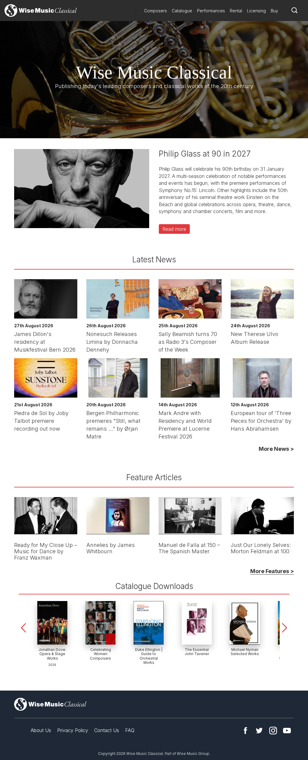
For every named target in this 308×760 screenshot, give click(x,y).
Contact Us (106, 730)
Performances (211, 10)
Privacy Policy (72, 730)
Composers (155, 10)
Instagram (273, 730)
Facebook (245, 730)
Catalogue (182, 10)
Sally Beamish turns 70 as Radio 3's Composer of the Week (188, 342)
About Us (41, 730)
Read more (174, 229)
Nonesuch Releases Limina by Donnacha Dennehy (112, 342)
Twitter (259, 730)
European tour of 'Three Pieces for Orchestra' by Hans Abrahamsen (261, 421)
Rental (236, 10)
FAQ (129, 730)
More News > (276, 449)
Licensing (256, 10)
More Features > (272, 571)
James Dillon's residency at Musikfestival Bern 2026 (44, 342)
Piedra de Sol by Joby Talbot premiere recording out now (41, 421)
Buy (274, 10)
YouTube (287, 730)
